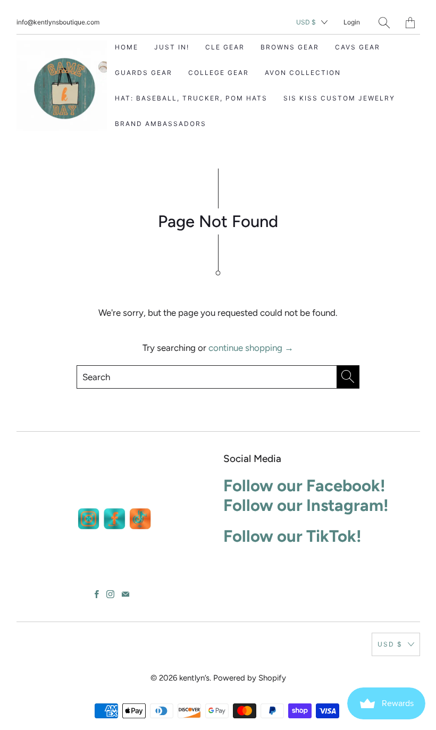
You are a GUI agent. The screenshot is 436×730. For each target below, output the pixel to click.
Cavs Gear (357, 47)
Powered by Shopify (249, 678)
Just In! (171, 47)
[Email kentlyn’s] (125, 594)
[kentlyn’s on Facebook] (97, 594)
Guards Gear (143, 73)
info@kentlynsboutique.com (57, 22)
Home (126, 47)
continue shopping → (251, 347)
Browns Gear (290, 47)
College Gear (218, 73)
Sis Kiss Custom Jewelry (339, 98)
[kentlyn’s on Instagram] (110, 594)
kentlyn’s (194, 678)
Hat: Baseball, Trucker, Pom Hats (191, 98)
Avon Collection (303, 73)
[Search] (384, 22)
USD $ (306, 22)
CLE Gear (225, 47)
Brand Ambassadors (160, 124)
